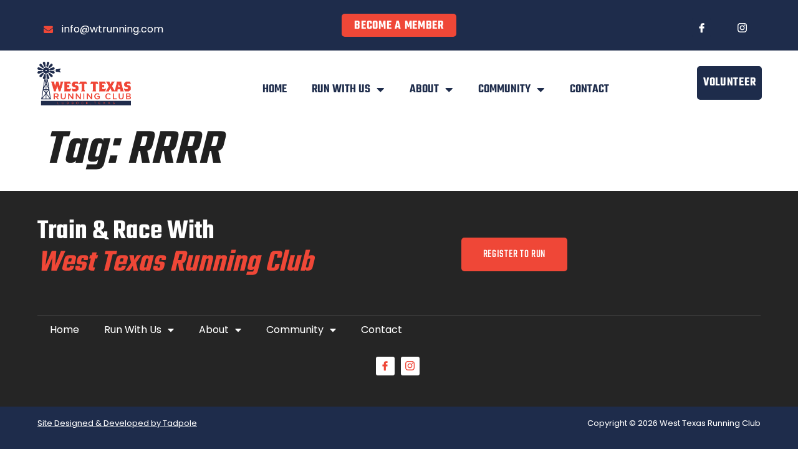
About (424, 89)
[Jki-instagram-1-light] (742, 27)
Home (274, 89)
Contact (589, 89)
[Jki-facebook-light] (701, 27)
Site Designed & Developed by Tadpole (117, 423)
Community (504, 89)
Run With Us (341, 89)
